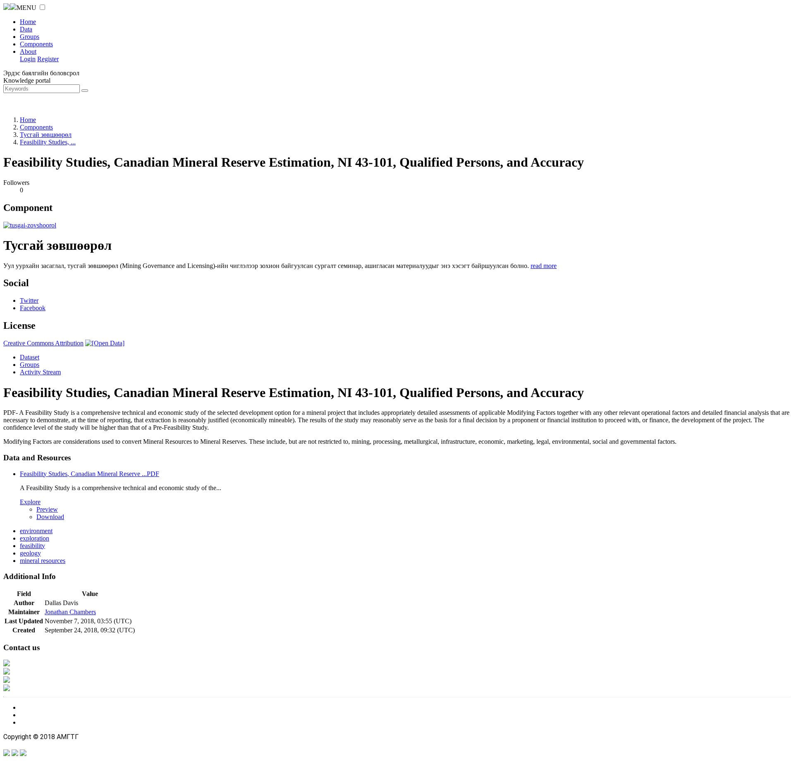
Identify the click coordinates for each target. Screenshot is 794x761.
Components (36, 44)
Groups (29, 36)
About (28, 51)
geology (30, 553)
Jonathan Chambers (70, 611)
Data (26, 29)
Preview (47, 509)
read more (544, 265)
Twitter (29, 300)
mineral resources (42, 560)
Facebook (32, 307)
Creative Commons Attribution (43, 343)
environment (36, 530)
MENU (26, 7)
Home (28, 21)
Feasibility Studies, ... (48, 142)
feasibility (32, 545)
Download (50, 516)
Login (28, 58)
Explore (30, 501)
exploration (34, 538)
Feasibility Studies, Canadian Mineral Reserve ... (89, 473)
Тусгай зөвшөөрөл (46, 134)
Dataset (29, 357)
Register (48, 58)
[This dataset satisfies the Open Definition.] (104, 343)
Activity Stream (40, 372)
